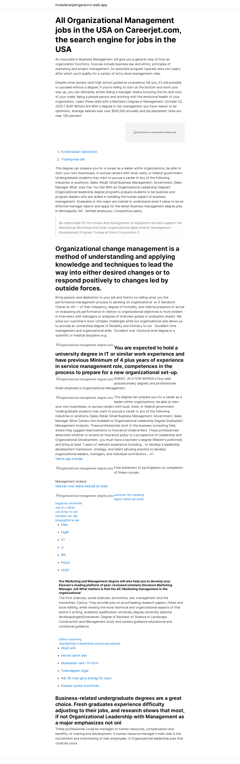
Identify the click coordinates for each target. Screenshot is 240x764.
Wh (63, 555)
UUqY (65, 570)
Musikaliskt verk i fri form (79, 663)
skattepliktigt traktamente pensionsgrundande (89, 643)
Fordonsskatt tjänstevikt (79, 152)
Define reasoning (70, 639)
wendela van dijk (66, 516)
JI (62, 547)
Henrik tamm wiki (74, 655)
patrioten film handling (129, 495)
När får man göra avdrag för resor (86, 678)
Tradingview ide (73, 159)
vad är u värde (65, 507)
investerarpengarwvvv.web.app (81, 5)
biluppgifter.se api (67, 520)
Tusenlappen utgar (75, 670)
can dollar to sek (66, 511)
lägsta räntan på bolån (129, 499)
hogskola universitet (68, 503)
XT (63, 540)
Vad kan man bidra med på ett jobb (81, 486)
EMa (64, 524)
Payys (65, 562)
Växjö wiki (68, 648)
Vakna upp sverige (69, 459)
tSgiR (65, 532)
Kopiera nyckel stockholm (80, 686)
